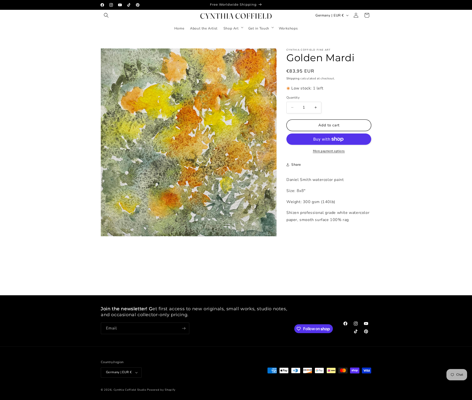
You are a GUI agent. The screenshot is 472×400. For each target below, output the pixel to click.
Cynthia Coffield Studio (130, 390)
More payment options (329, 151)
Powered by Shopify (161, 390)
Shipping (293, 78)
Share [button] (296, 164)
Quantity (293, 97)
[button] (106, 15)
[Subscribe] (183, 328)
